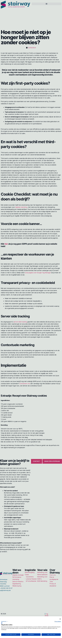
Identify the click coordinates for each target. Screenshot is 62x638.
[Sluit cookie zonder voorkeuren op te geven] (60, 619)
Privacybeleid (58, 621)
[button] (4, 621)
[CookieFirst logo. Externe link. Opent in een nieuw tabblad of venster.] (1, 623)
